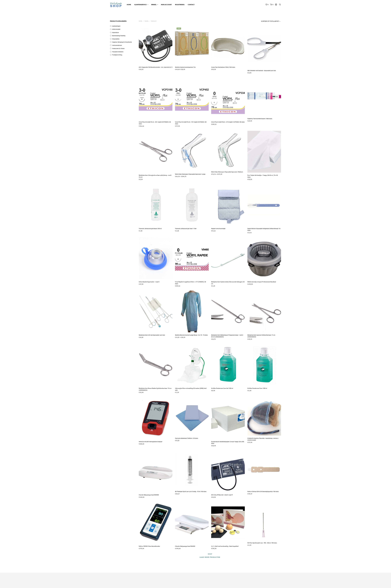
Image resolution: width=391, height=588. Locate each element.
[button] (266, 5)
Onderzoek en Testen (118, 48)
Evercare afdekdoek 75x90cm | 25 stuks (186, 438)
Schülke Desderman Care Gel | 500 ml (222, 388)
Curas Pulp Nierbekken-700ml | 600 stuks (223, 67)
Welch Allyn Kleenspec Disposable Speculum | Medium (227, 172)
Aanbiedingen (116, 26)
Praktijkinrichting (117, 55)
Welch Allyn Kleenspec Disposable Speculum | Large (190, 174)
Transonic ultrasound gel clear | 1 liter (186, 228)
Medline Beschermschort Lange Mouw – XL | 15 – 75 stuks (191, 335)
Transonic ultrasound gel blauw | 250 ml (150, 228)
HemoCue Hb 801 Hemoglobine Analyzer (150, 441)
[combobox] (268, 21)
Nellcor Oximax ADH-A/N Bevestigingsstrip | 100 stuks (263, 491)
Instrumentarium (117, 45)
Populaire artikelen (117, 51)
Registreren (179, 4)
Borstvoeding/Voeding (118, 35)
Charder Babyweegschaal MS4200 (185, 546)
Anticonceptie (116, 29)
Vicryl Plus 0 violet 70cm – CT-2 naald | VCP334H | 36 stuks (228, 122)
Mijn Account (166, 4)
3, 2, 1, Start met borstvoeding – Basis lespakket (224, 546)
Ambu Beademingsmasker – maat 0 (149, 282)
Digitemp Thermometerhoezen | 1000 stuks (259, 118)
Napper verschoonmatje (218, 228)
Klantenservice (140, 4)
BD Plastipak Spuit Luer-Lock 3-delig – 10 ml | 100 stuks (190, 491)
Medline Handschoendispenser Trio (185, 67)
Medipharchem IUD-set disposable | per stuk (152, 335)
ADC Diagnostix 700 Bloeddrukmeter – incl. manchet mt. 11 (155, 67)
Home (129, 4)
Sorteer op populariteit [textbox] (270, 21)
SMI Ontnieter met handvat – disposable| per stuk (261, 70)
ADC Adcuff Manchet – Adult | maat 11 (222, 495)
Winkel (153, 4)
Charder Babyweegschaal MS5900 (149, 495)
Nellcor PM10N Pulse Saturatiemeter (149, 546)
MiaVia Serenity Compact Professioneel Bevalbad (261, 282)
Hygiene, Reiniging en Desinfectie (122, 42)
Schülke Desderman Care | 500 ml (257, 388)
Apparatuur (115, 32)
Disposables (115, 39)
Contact (191, 4)
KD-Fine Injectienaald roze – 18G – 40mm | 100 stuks (262, 543)
